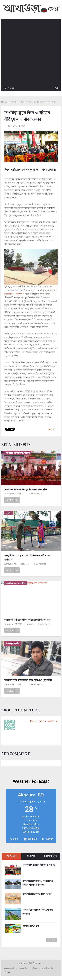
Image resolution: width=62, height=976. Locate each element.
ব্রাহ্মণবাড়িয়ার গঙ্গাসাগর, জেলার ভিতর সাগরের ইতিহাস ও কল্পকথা (38, 883)
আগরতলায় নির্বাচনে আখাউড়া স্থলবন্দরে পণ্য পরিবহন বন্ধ (27, 619)
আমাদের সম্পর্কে (9, 968)
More (9, 500)
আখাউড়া (13, 101)
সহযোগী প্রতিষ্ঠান (47, 968)
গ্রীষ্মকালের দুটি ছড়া (31, 925)
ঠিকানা (35, 968)
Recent (31, 855)
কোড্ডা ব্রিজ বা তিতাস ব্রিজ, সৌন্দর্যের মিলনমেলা (38, 912)
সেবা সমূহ (7, 972)
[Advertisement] (31, 52)
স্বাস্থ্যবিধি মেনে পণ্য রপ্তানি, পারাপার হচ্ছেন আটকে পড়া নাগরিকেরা (27, 557)
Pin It (52, 429)
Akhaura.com (39, 963)
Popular (11, 855)
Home (4, 101)
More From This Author (42, 720)
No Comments (35, 493)
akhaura (24, 563)
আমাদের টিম (23, 968)
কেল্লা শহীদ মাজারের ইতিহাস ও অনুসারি (39, 865)
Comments (50, 855)
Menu (7, 87)
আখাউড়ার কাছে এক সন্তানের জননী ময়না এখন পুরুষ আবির (28, 680)
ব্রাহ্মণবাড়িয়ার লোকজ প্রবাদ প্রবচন (37, 894)
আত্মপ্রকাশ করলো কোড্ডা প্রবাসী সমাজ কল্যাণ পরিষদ (25, 489)
